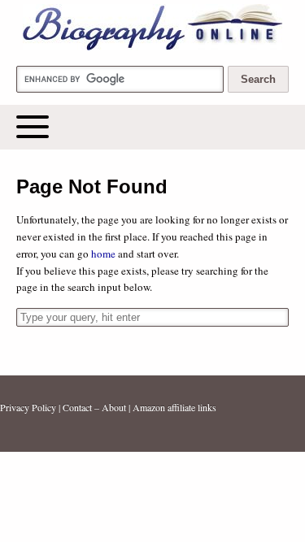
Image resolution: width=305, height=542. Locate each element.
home (103, 253)
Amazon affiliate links (174, 407)
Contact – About (94, 407)
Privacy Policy (28, 407)
